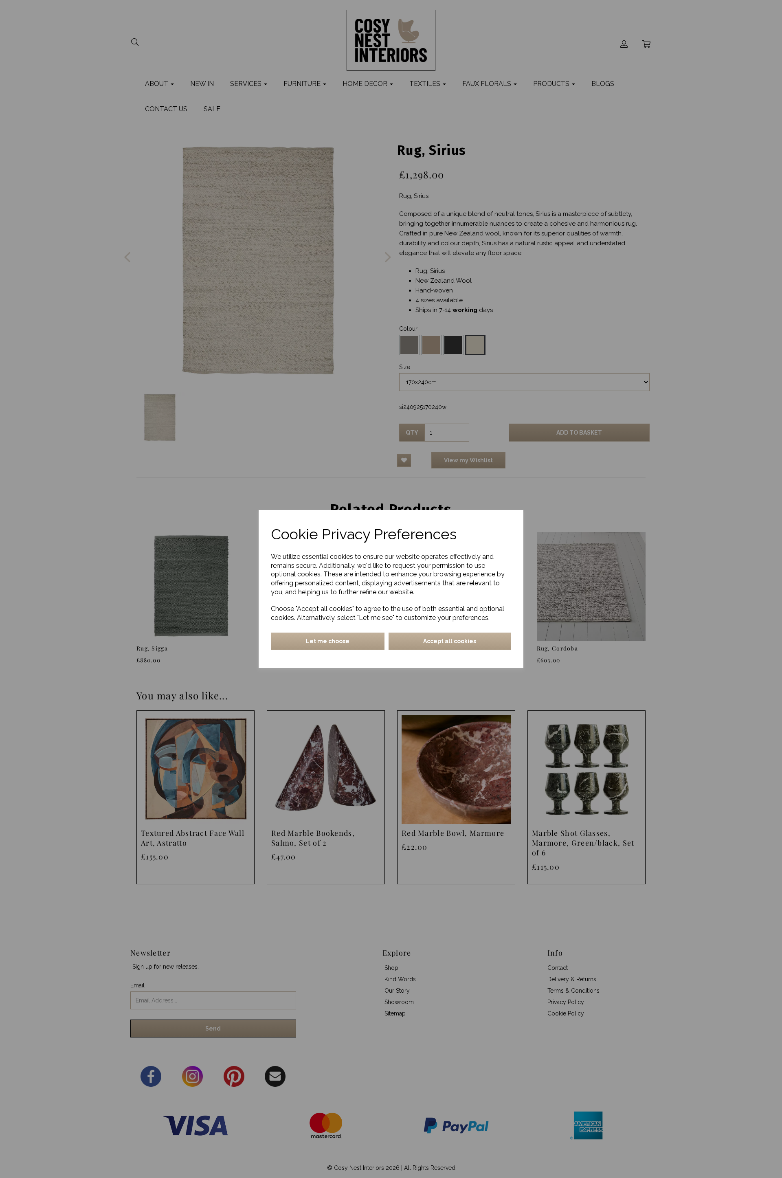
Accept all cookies (449, 641)
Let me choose (327, 641)
